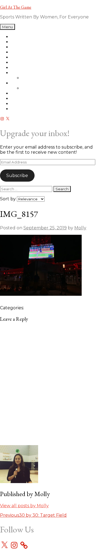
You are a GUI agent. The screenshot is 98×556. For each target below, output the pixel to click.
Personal (20, 98)
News (17, 72)
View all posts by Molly (24, 505)
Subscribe (17, 175)
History (29, 78)
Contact (19, 108)
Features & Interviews (34, 83)
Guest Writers (37, 88)
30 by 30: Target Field (33, 515)
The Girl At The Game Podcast (44, 36)
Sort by (8, 198)
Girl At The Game (15, 7)
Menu (7, 27)
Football (20, 62)
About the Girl (26, 103)
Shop (16, 47)
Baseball (20, 52)
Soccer (18, 67)
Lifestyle (20, 93)
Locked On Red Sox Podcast (42, 41)
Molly (80, 227)
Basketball (22, 57)
